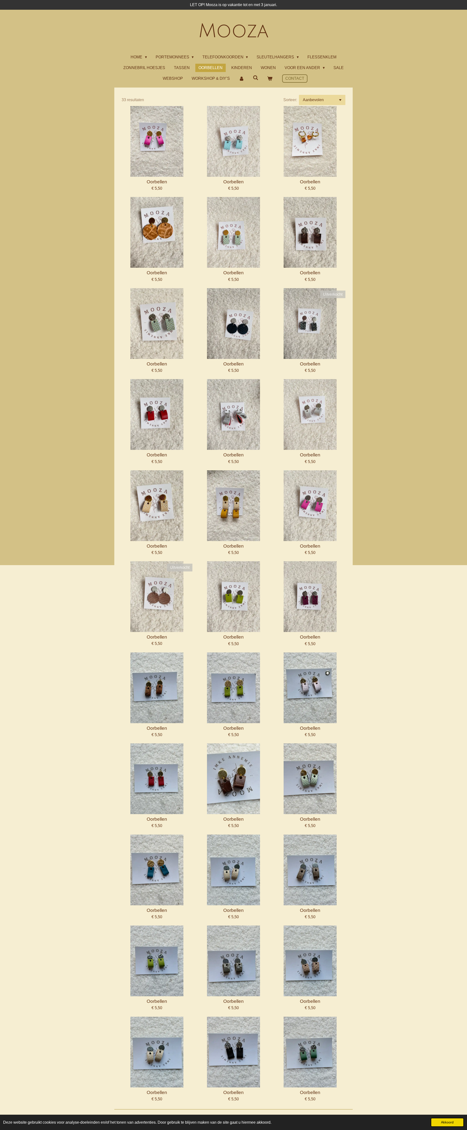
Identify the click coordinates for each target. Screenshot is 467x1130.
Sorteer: (290, 100)
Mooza (233, 31)
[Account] (241, 78)
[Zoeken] (255, 77)
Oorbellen (157, 181)
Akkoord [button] (447, 1122)
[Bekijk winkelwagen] (270, 78)
